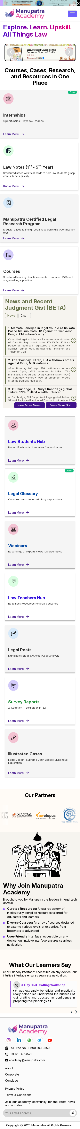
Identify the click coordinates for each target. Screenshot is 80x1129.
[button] (69, 52)
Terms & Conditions (18, 1095)
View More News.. (29, 405)
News (11, 315)
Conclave (11, 1080)
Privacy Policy (14, 1088)
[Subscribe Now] (73, 1113)
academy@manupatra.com (27, 1060)
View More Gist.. (61, 405)
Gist (23, 315)
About (9, 1068)
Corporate (12, 1074)
